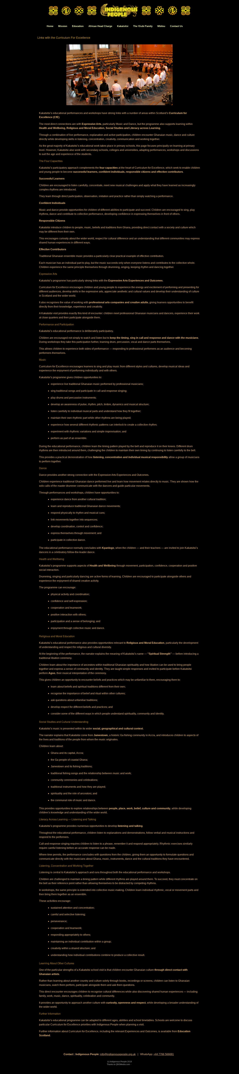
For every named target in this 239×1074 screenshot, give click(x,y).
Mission (62, 26)
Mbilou (161, 26)
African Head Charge (100, 26)
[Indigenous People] (119, 11)
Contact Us (176, 26)
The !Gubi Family (143, 26)
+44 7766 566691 (163, 1054)
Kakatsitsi (122, 26)
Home (50, 26)
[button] (202, 26)
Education (78, 26)
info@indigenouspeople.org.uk (118, 1054)
